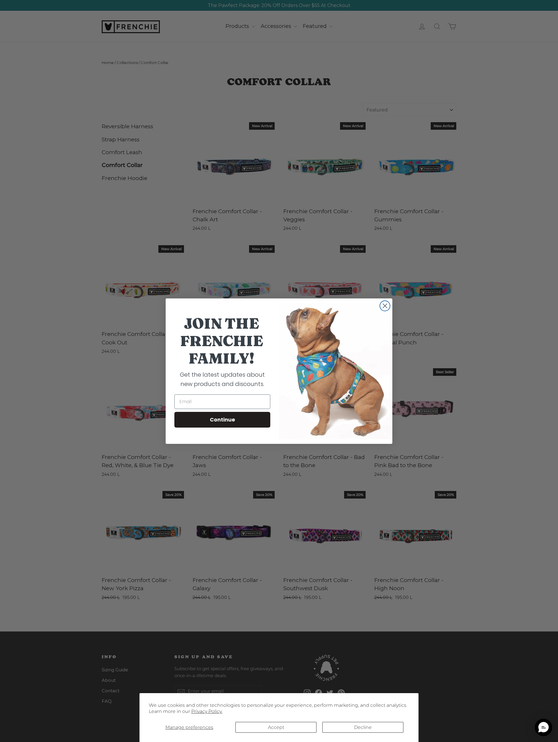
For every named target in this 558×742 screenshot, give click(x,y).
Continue (222, 419)
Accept (276, 727)
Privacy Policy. (206, 711)
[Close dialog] (385, 306)
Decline (363, 727)
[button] (543, 727)
